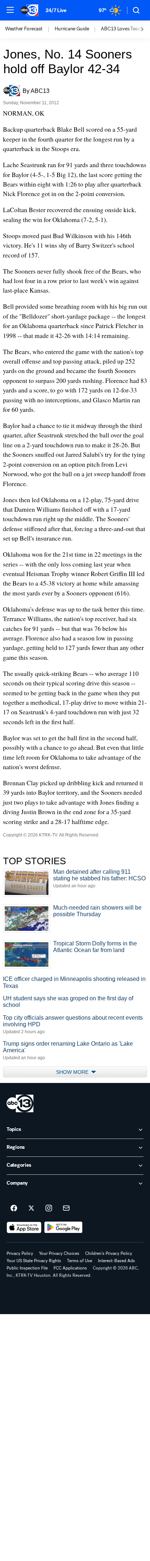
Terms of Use (79, 1261)
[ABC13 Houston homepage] (29, 10)
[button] (10, 10)
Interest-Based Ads (116, 1261)
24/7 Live (56, 10)
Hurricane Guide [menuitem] (72, 28)
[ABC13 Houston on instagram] (49, 1208)
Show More (73, 1072)
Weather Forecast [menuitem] (24, 28)
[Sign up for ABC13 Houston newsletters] (66, 1208)
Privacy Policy (20, 1253)
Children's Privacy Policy (108, 1253)
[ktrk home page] (20, 1103)
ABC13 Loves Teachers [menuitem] (125, 28)
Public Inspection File (27, 1268)
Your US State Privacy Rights (34, 1261)
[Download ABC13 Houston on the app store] (24, 1227)
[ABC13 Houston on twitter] (31, 1208)
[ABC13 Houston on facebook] (14, 1208)
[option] (30, 29)
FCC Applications (70, 1268)
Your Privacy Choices (59, 1253)
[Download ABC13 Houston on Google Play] (63, 1227)
